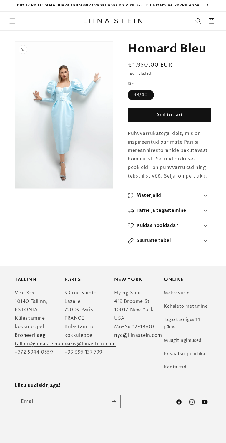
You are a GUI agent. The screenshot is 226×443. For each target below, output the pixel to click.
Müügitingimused (183, 340)
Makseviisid (177, 293)
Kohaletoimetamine (185, 306)
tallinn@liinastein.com (42, 344)
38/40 (141, 95)
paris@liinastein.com (90, 344)
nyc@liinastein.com (138, 335)
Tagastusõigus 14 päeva (182, 323)
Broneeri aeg (30, 335)
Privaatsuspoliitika (184, 354)
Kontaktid (175, 367)
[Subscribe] (113, 401)
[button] (12, 20)
